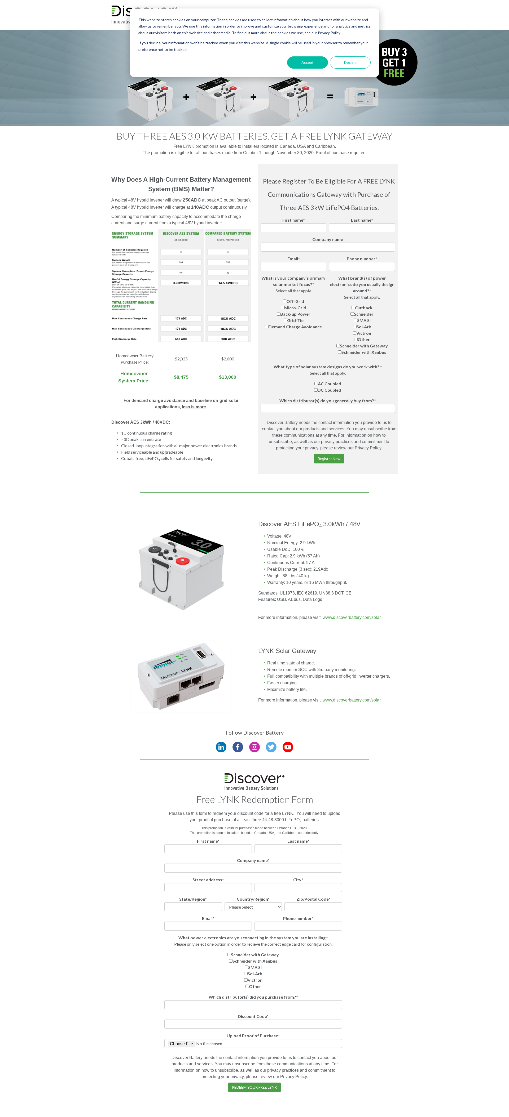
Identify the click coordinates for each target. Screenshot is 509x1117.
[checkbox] (294, 314)
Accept (307, 62)
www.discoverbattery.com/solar (352, 617)
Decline (350, 62)
